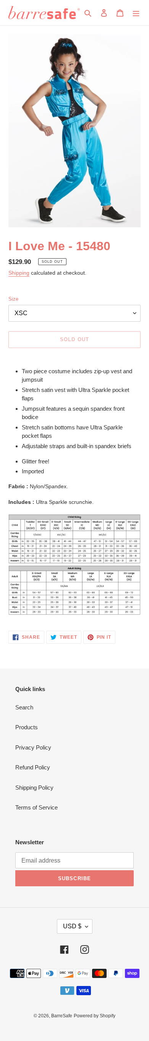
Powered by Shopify (94, 1015)
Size (13, 299)
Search (24, 707)
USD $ (72, 926)
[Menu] (136, 13)
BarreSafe (61, 1015)
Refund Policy (32, 767)
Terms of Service (36, 807)
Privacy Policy (33, 747)
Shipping (18, 273)
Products (26, 727)
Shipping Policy (34, 787)
